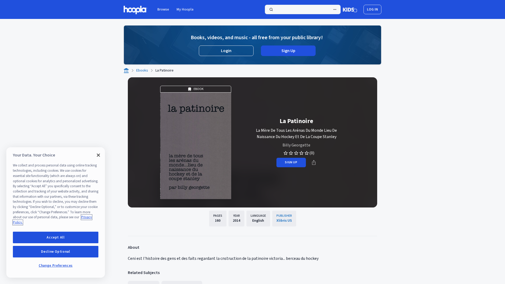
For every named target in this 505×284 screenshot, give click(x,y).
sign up (291, 162)
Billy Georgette (296, 145)
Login (226, 51)
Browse (163, 9)
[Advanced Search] (335, 9)
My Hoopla (185, 9)
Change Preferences (56, 265)
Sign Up (288, 51)
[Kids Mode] (350, 9)
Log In (372, 9)
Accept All (56, 237)
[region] (55, 212)
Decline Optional (55, 251)
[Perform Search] (303, 9)
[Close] (98, 155)
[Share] (313, 162)
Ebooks (142, 70)
